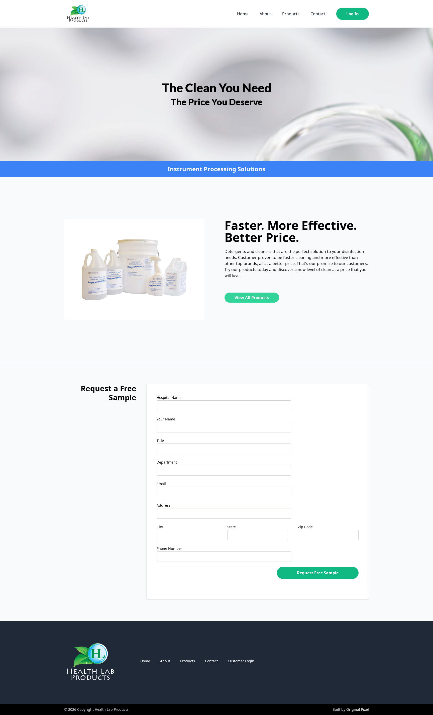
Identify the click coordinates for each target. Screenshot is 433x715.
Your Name (166, 419)
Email (161, 483)
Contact (317, 14)
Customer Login (241, 661)
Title (160, 440)
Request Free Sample (318, 573)
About (265, 14)
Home (243, 14)
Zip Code (305, 526)
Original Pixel (357, 709)
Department (167, 462)
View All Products (252, 297)
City (160, 526)
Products (290, 14)
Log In (352, 14)
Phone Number (169, 548)
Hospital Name (169, 397)
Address (163, 505)
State (231, 526)
